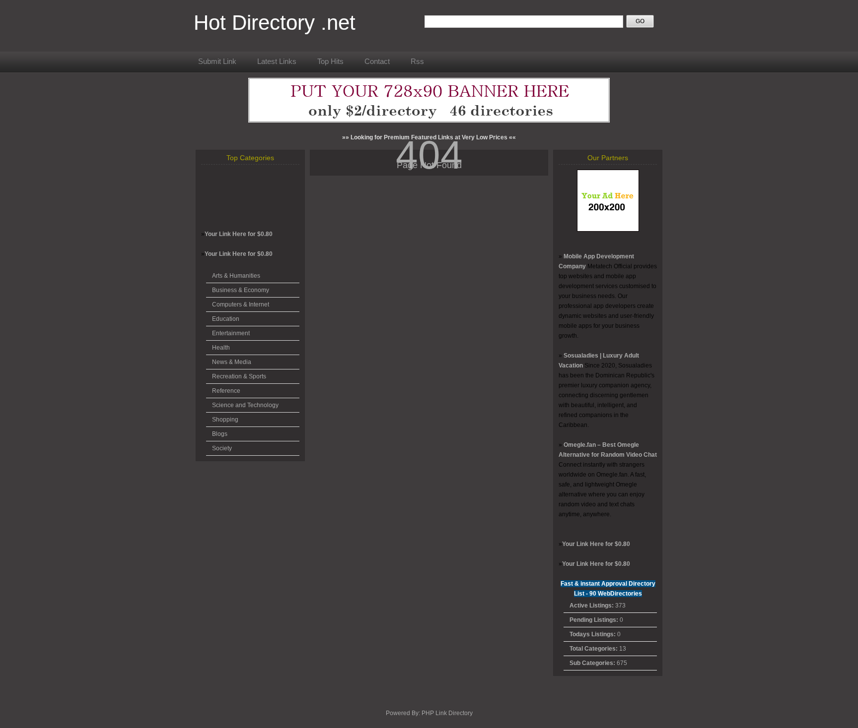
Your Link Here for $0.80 (239, 234)
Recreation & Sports (239, 376)
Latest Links (276, 61)
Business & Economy (240, 290)
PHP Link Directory (447, 713)
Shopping (225, 419)
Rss (417, 61)
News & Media (231, 362)
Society (222, 448)
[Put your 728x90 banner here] (429, 120)
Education (225, 318)
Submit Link (217, 61)
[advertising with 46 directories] (608, 229)
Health (221, 347)
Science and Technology (245, 405)
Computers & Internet (240, 304)
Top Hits (330, 61)
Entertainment (231, 333)
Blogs (219, 433)
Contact (377, 61)
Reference (226, 390)
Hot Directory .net (275, 22)
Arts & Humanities (236, 275)
